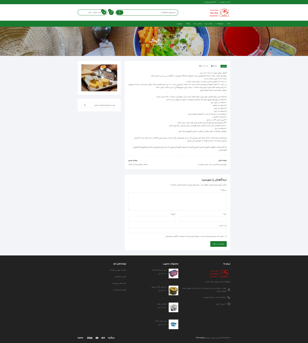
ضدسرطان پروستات (119, 283)
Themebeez (200, 338)
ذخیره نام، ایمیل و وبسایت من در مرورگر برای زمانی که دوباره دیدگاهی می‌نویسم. (194, 236)
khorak (214, 66)
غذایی (223, 66)
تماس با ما (197, 23)
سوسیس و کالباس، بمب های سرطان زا (212, 164)
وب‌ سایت (222, 225)
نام (224, 214)
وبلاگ (188, 23)
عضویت (179, 23)
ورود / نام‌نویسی (224, 2)
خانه (228, 23)
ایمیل (172, 214)
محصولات (220, 23)
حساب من (209, 23)
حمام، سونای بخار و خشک (138, 164)
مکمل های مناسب (119, 290)
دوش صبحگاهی (120, 276)
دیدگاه (223, 190)
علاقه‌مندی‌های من (209, 2)
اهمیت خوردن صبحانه (118, 270)
